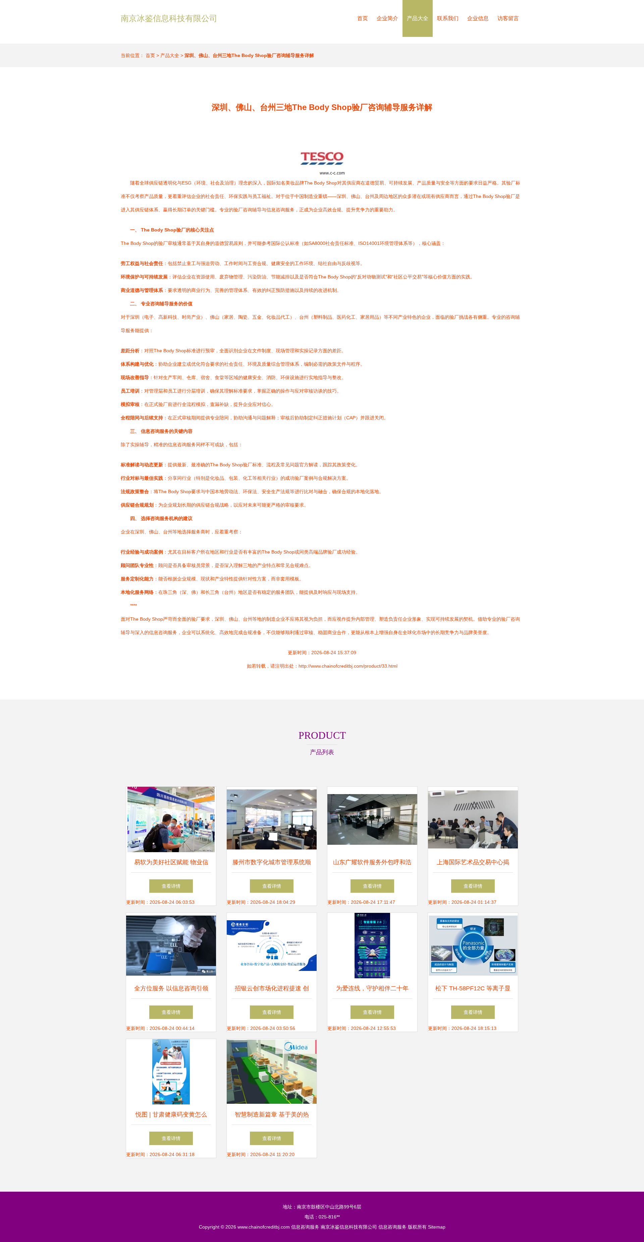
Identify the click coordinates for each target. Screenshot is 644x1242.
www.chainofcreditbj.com (263, 1227)
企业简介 (387, 18)
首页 (362, 18)
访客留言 (508, 18)
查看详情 (171, 886)
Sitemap (436, 1227)
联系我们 (448, 18)
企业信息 (478, 18)
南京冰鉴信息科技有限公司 (169, 18)
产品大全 (417, 18)
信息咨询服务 (305, 1227)
